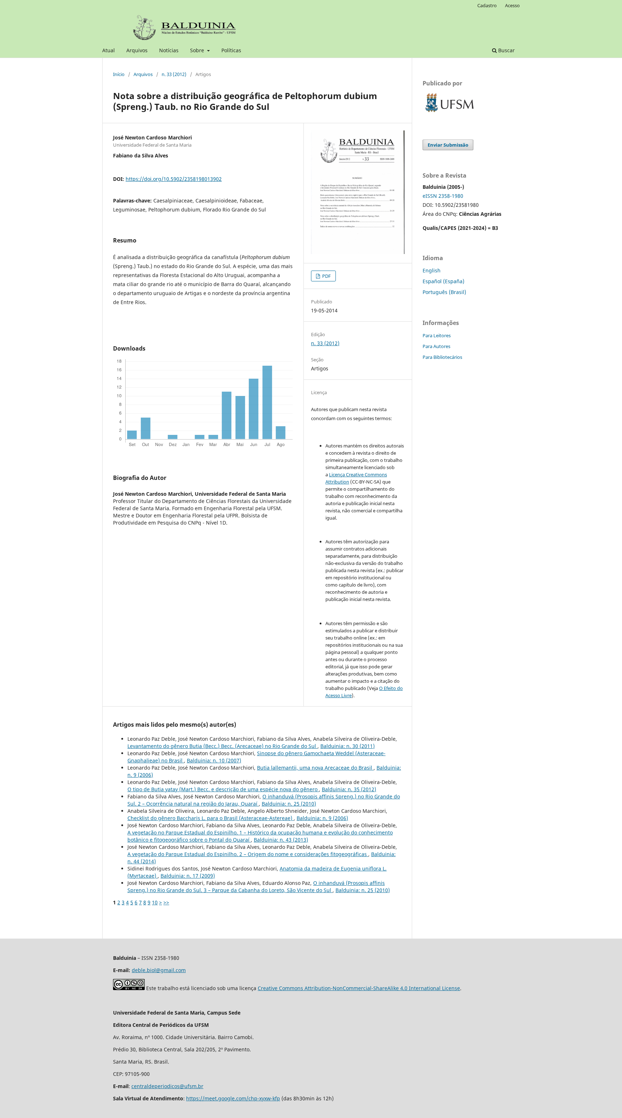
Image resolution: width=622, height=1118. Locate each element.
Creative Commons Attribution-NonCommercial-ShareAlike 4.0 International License (359, 988)
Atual (108, 50)
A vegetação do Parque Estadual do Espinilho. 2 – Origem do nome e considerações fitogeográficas (247, 854)
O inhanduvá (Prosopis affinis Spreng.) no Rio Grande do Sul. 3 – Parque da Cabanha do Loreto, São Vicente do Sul (256, 886)
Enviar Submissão (448, 145)
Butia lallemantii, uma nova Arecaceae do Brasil (315, 767)
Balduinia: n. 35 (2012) (349, 789)
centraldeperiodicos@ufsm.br (167, 1086)
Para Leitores (437, 335)
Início (119, 74)
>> (166, 902)
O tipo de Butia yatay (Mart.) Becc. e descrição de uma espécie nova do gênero (223, 789)
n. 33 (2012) (174, 74)
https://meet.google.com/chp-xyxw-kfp (233, 1098)
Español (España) (443, 281)
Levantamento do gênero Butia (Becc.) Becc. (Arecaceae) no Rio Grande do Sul (222, 746)
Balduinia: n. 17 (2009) (188, 875)
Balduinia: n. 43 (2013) (281, 839)
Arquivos (137, 50)
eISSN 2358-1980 (443, 195)
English (432, 270)
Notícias (169, 50)
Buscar (506, 50)
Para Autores (436, 346)
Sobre (198, 50)
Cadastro (487, 5)
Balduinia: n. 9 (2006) (322, 818)
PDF (326, 276)
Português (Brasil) (444, 292)
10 (155, 902)
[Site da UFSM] (450, 113)
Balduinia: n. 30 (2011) (347, 746)
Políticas (231, 50)
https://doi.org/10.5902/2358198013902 (174, 178)
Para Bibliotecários (442, 357)
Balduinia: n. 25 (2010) (289, 803)
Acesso (512, 5)
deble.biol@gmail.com (159, 970)
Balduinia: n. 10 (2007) (214, 760)
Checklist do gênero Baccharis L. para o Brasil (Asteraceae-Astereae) (210, 818)
